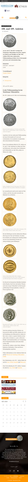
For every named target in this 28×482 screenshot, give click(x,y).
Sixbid (11, 362)
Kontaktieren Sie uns (14, 461)
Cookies (7, 477)
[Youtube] (17, 470)
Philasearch (22, 362)
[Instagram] (14, 470)
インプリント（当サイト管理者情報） (11, 476)
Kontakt (20, 477)
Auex (8, 362)
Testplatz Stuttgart (7, 73)
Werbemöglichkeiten (14, 477)
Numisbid (15, 362)
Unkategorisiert (6, 26)
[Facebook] (10, 470)
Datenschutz (22, 476)
